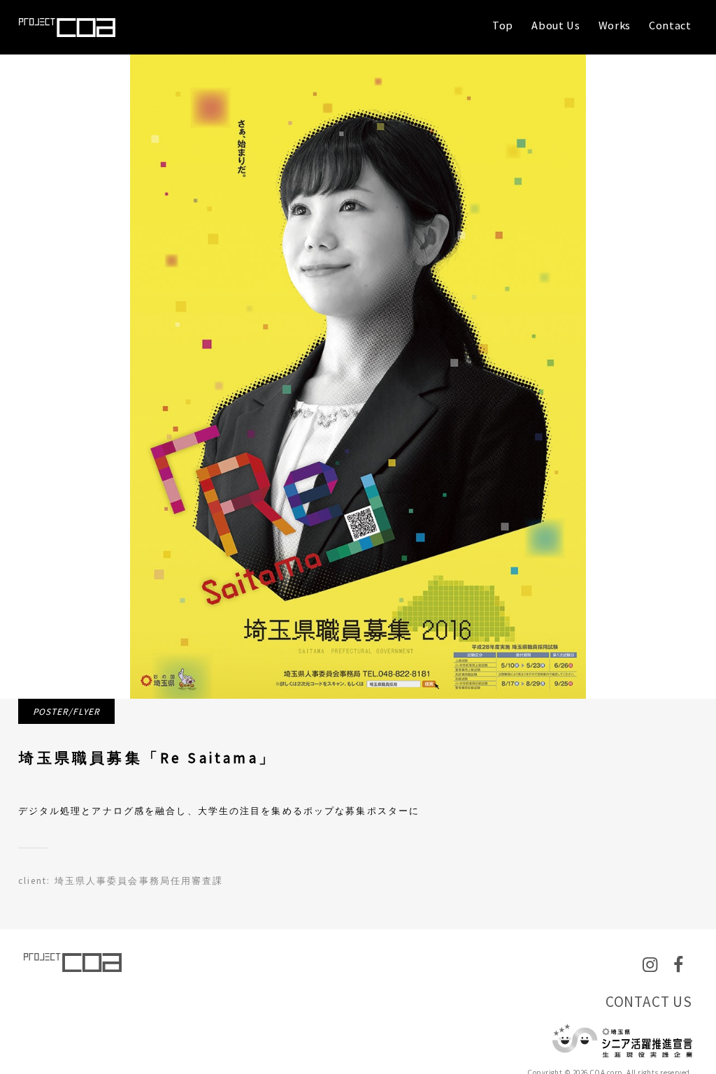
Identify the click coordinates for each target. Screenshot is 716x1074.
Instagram (652, 975)
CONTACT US (649, 1001)
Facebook (682, 975)
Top (502, 25)
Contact (670, 25)
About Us (555, 25)
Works (615, 25)
